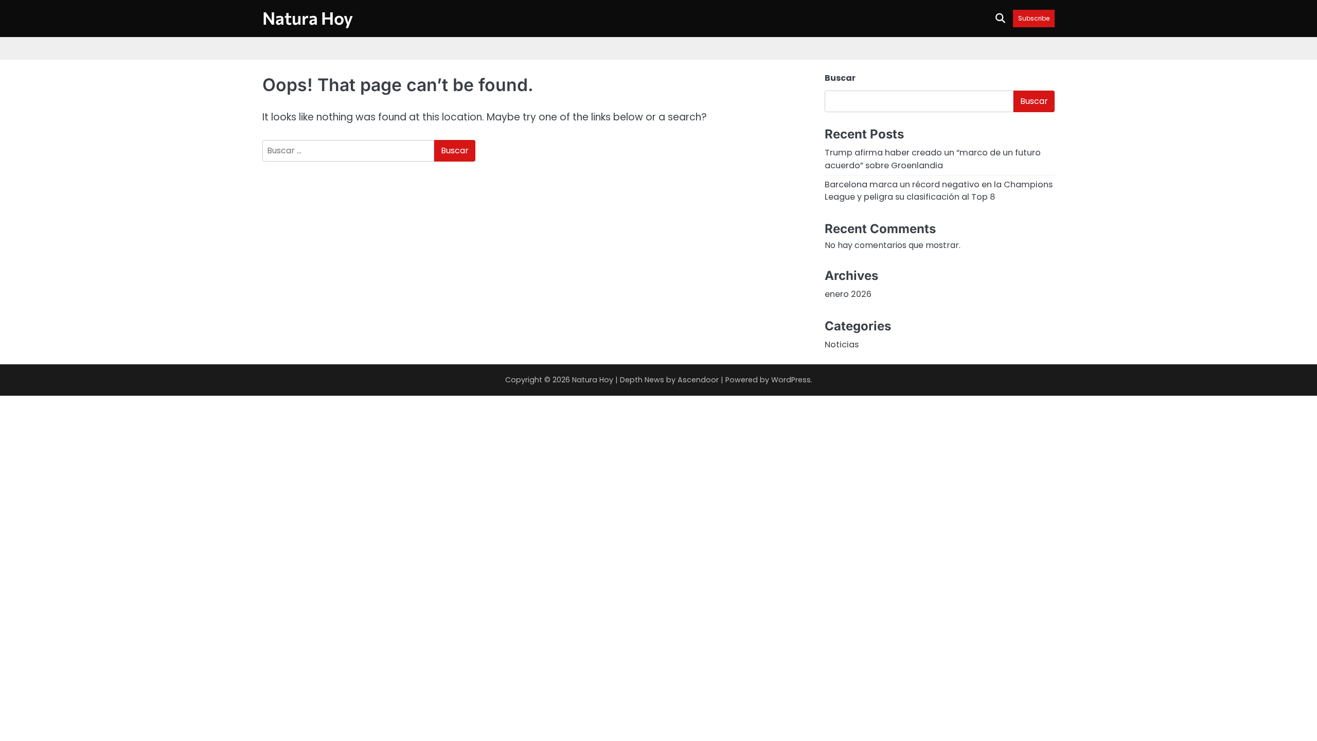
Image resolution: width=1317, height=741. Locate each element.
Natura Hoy (307, 17)
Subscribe (1033, 18)
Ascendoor (698, 380)
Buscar (840, 78)
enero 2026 (848, 294)
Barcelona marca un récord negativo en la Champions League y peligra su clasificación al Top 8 (939, 191)
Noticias (842, 344)
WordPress (791, 380)
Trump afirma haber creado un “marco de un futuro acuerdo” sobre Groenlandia (933, 159)
